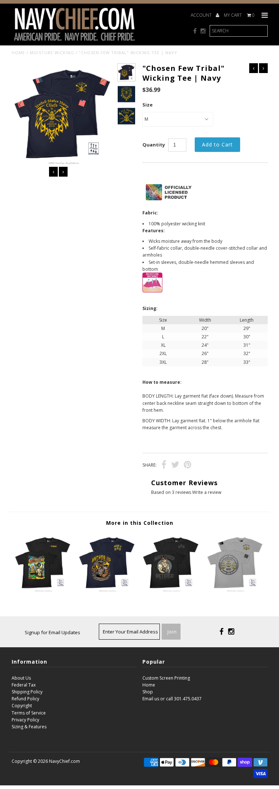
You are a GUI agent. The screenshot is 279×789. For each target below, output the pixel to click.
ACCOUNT (202, 15)
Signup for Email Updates (52, 632)
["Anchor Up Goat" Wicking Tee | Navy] (107, 590)
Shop (147, 692)
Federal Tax (24, 685)
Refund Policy (25, 699)
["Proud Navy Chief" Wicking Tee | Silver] (235, 590)
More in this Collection (139, 522)
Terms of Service (29, 713)
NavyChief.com (64, 761)
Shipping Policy (27, 692)
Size (147, 104)
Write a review (206, 492)
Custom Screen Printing (166, 678)
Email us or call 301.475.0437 (172, 699)
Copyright (22, 706)
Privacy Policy (25, 720)
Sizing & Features (29, 727)
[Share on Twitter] (175, 465)
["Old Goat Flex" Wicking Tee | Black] (171, 590)
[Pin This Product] (187, 465)
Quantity (153, 144)
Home (18, 52)
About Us (21, 678)
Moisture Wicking (52, 52)
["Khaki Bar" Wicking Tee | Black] (43, 590)
